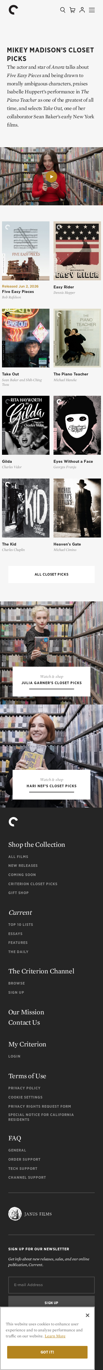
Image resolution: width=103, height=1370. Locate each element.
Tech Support (22, 1168)
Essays (15, 934)
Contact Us (24, 1022)
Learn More (55, 1335)
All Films (18, 857)
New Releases (23, 865)
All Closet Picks (52, 574)
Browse (16, 983)
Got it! (47, 1352)
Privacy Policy (24, 1088)
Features (18, 942)
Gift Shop (18, 893)
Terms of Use (27, 1075)
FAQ (14, 1137)
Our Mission (26, 1011)
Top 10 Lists (20, 924)
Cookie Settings (25, 1097)
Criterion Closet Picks (33, 884)
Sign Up (16, 992)
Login (14, 1056)
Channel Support (27, 1177)
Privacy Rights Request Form (39, 1106)
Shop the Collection (36, 844)
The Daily (18, 952)
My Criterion (27, 1044)
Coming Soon (22, 875)
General (17, 1150)
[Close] (87, 1315)
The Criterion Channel (41, 971)
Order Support (24, 1159)
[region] (47, 1338)
